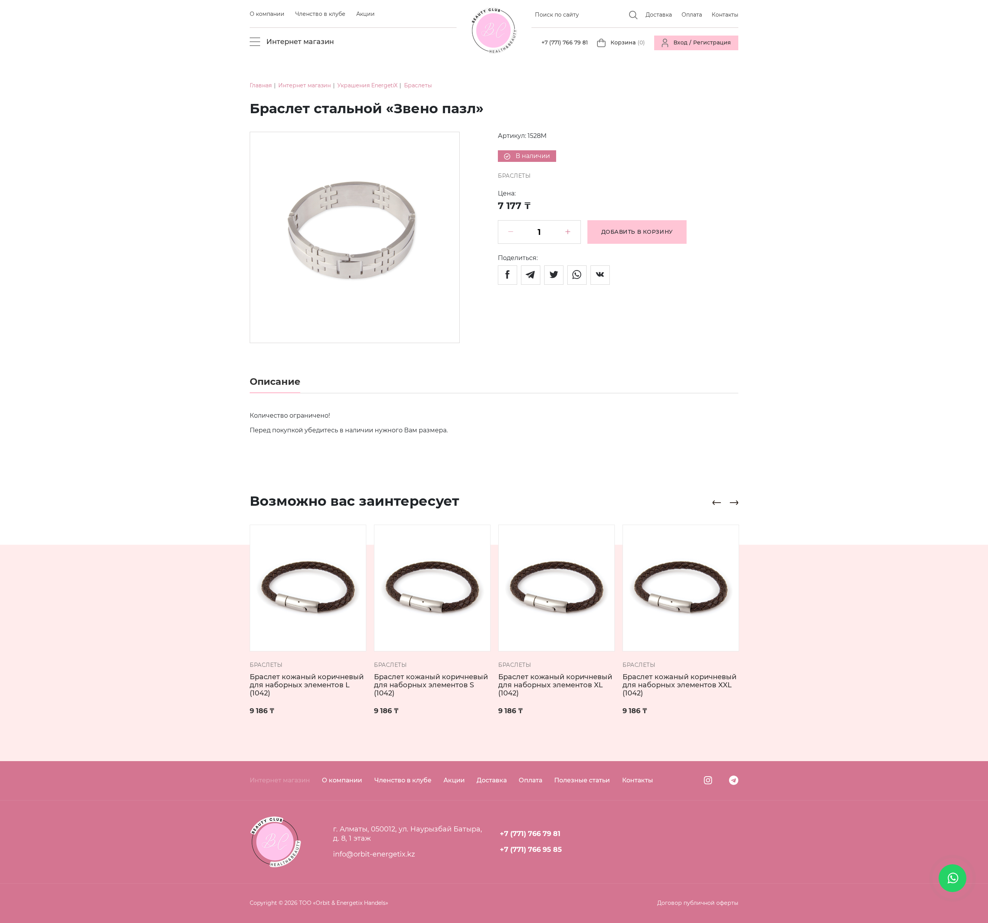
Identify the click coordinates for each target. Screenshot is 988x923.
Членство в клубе (320, 13)
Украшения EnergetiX (367, 85)
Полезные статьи (582, 780)
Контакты (725, 14)
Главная (261, 85)
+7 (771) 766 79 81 (564, 42)
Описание (275, 381)
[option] (355, 237)
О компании (267, 13)
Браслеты (418, 85)
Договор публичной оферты (697, 902)
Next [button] (734, 502)
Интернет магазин (304, 85)
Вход (680, 42)
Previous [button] (716, 502)
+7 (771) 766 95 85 (531, 849)
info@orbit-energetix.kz (374, 854)
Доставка (659, 14)
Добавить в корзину (637, 231)
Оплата (692, 14)
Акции (365, 13)
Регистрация (712, 42)
